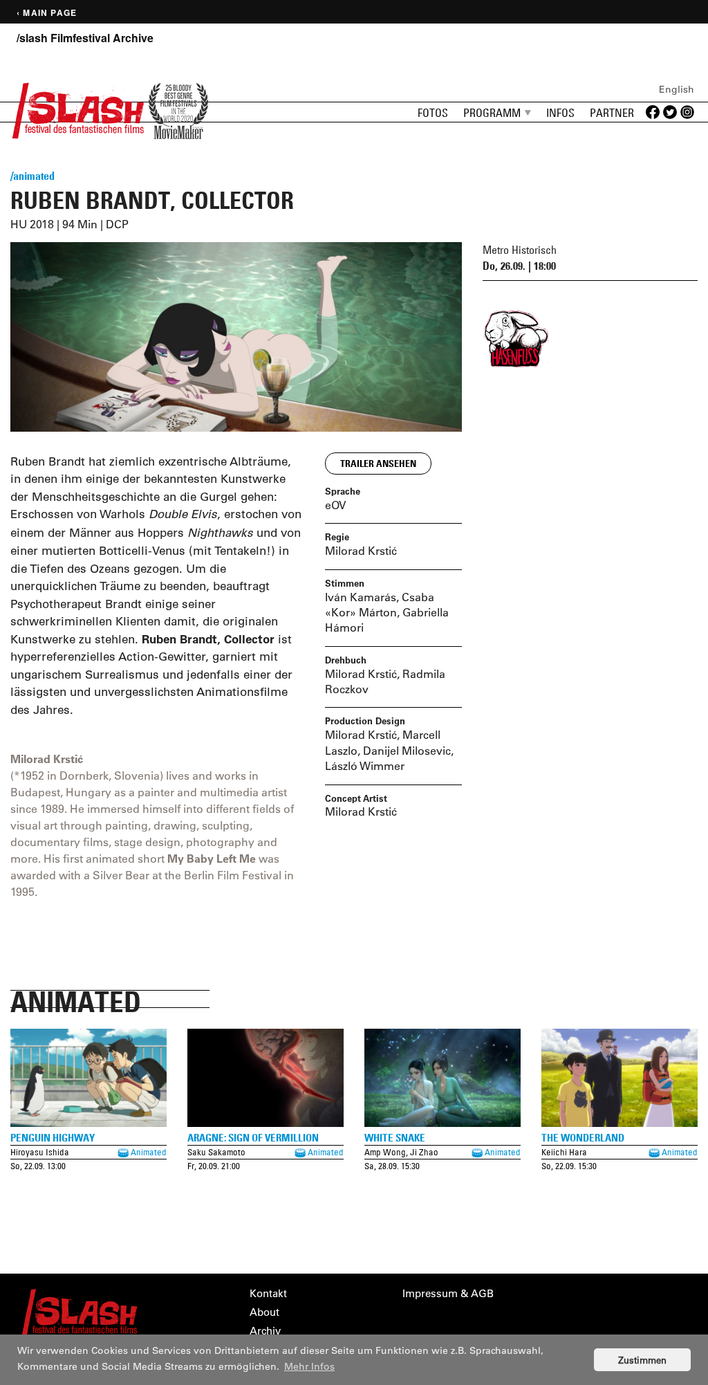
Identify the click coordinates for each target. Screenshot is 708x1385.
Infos (560, 113)
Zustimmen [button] (642, 1360)
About (264, 1312)
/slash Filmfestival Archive (85, 38)
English (676, 89)
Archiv (265, 1331)
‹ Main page (47, 13)
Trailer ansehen (378, 463)
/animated (32, 176)
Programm (492, 113)
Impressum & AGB (448, 1293)
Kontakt (268, 1293)
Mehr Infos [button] (309, 1366)
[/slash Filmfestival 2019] (78, 109)
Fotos (433, 113)
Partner (612, 113)
